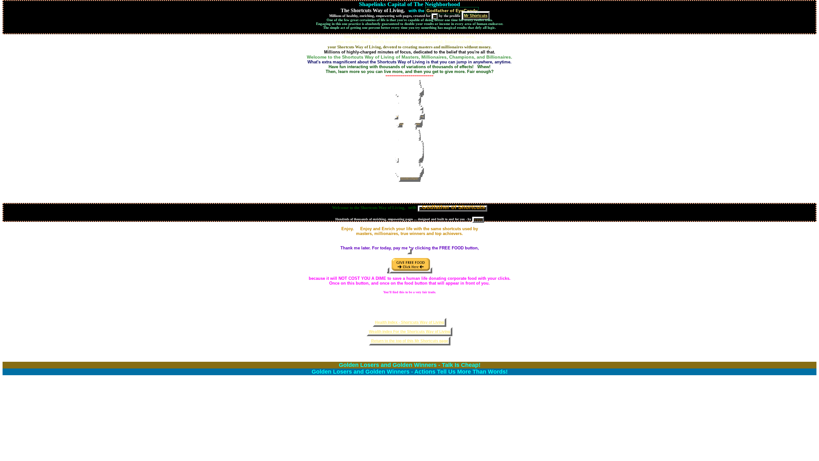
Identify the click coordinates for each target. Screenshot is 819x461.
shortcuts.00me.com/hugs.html (409, 179)
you (435, 16)
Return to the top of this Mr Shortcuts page (409, 341)
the (452, 208)
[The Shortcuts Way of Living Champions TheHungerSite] (409, 251)
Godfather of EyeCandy (452, 10)
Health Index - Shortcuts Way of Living (409, 322)
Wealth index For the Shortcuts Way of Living (409, 331)
